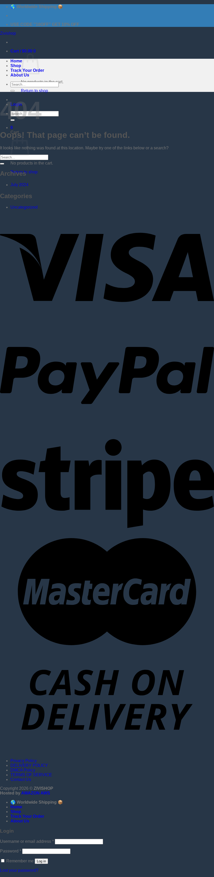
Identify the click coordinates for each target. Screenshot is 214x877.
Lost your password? (19, 870)
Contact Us (20, 779)
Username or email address (27, 841)
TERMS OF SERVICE (31, 775)
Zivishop (8, 33)
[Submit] (12, 91)
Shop (15, 65)
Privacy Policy (23, 760)
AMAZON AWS (35, 793)
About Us (19, 75)
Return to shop (34, 91)
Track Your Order (27, 816)
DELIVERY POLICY (29, 765)
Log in (41, 861)
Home (16, 61)
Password (10, 851)
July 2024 (19, 185)
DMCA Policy (22, 770)
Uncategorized (24, 207)
